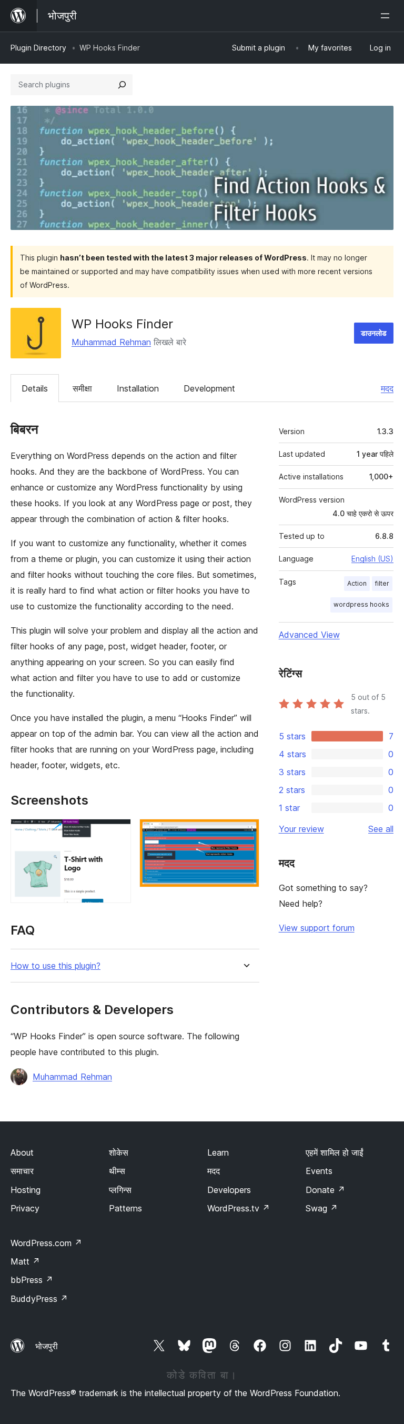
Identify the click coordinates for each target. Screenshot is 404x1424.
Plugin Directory (38, 47)
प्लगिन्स (120, 1190)
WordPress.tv (238, 1208)
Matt (25, 1261)
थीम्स (117, 1171)
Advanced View (309, 634)
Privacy (25, 1208)
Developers (229, 1190)
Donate (325, 1190)
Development (209, 388)
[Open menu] (387, 16)
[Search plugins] (122, 84)
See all (380, 829)
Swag (322, 1208)
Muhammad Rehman (111, 342)
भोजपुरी (46, 1346)
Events (319, 1171)
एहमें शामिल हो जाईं (334, 1152)
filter (382, 583)
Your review (301, 829)
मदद (387, 388)
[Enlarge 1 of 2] (117, 833)
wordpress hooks (361, 604)
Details (35, 388)
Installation (138, 388)
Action (357, 583)
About (22, 1152)
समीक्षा (82, 388)
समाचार (22, 1171)
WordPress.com (46, 1243)
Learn (218, 1152)
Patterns (125, 1208)
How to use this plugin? (55, 966)
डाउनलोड (374, 332)
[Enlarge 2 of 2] (245, 833)
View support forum (317, 927)
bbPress (32, 1280)
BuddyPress (39, 1298)
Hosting (26, 1190)
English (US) (372, 558)
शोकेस (118, 1152)
